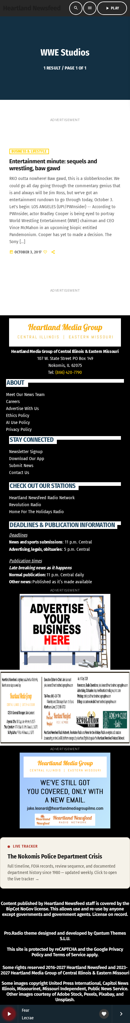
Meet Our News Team (25, 394)
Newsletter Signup (26, 451)
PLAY (112, 8)
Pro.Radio (13, 933)
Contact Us (19, 472)
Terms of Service (69, 954)
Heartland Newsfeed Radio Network (42, 497)
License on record (109, 914)
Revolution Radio (25, 504)
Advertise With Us (22, 408)
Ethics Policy (17, 415)
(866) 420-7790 (68, 372)
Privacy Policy (19, 429)
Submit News (21, 465)
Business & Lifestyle (29, 151)
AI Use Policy (18, 422)
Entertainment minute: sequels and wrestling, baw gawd (53, 165)
